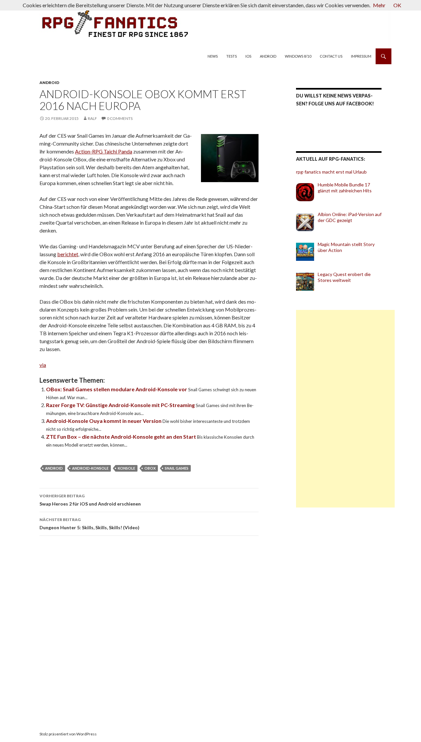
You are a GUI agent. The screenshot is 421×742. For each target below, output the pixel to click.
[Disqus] (158, 634)
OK (397, 5)
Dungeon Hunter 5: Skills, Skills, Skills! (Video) (89, 523)
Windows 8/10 (298, 56)
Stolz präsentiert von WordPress (68, 733)
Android (268, 56)
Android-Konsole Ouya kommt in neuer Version (104, 421)
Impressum (361, 56)
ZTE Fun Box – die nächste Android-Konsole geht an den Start (121, 436)
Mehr (379, 5)
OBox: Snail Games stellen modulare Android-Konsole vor (117, 389)
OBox (150, 468)
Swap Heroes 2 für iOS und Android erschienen (90, 500)
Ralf (92, 118)
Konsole (126, 468)
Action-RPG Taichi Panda (103, 151)
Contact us (331, 56)
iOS (248, 56)
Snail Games (176, 468)
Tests (231, 56)
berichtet (67, 254)
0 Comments (120, 118)
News (213, 56)
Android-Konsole (90, 468)
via (42, 365)
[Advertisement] (345, 409)
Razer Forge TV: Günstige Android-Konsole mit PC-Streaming (121, 405)
